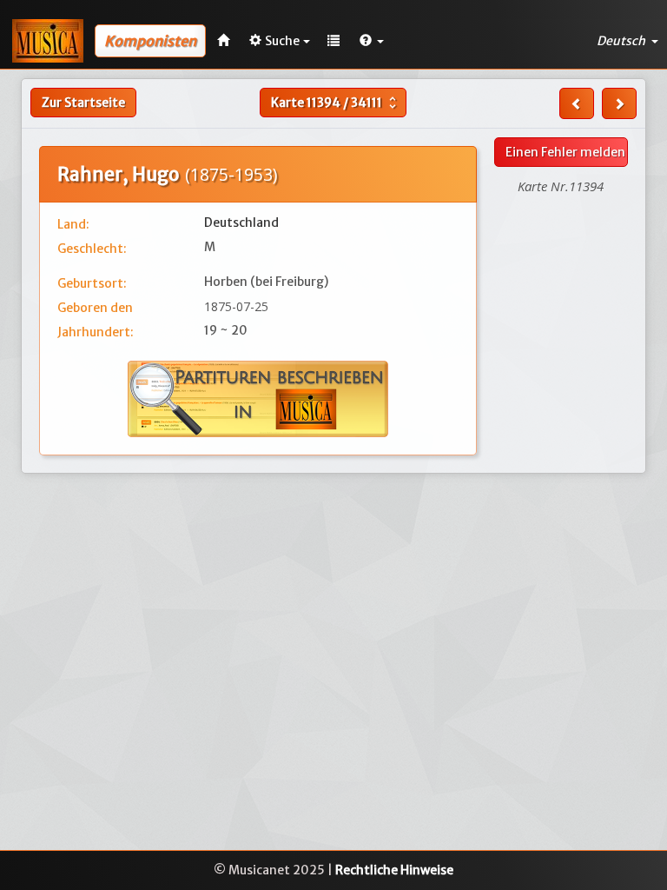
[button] (372, 41)
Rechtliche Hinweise (394, 870)
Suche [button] (282, 41)
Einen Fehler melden (565, 152)
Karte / (335, 102)
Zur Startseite (83, 102)
